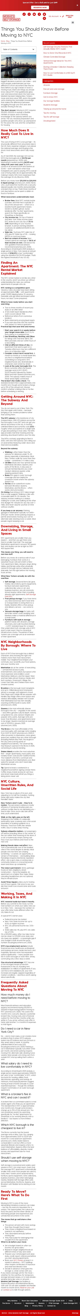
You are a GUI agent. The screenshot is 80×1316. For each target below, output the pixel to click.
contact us (7, 1290)
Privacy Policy (37, 1306)
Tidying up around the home (54, 109)
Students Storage (50, 105)
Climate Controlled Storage (54, 57)
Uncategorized (49, 121)
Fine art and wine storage (53, 89)
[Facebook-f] (39, 14)
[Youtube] (34, 14)
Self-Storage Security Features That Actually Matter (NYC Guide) (57, 48)
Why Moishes (12, 1301)
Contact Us (51, 1306)
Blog (7, 41)
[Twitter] (44, 14)
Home (3, 41)
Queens (41, 1303)
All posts (46, 85)
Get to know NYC (50, 97)
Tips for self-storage (51, 117)
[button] (72, 22)
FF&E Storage (54, 1303)
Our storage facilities (51, 101)
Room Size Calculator (30, 1301)
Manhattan (30, 1303)
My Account (54, 16)
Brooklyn (18, 1303)
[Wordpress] (44, 18)
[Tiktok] (24, 14)
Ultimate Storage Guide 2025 (53, 1301)
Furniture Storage (50, 93)
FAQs (71, 1301)
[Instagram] (29, 14)
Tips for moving (49, 113)
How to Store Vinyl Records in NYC (57, 53)
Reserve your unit (27, 1288)
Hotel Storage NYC (71, 1303)
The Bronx (6, 1303)
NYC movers (18, 1260)
